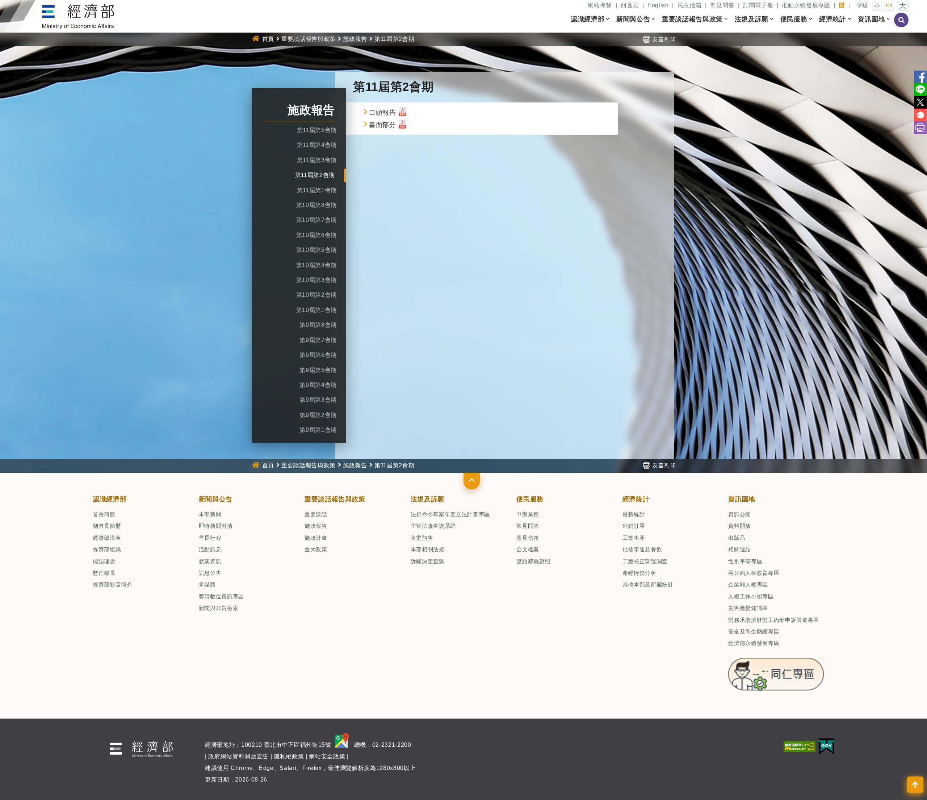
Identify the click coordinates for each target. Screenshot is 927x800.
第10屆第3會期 (316, 280)
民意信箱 (690, 5)
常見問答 (722, 5)
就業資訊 (210, 561)
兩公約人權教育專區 (753, 573)
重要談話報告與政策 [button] (692, 19)
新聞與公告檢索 (219, 608)
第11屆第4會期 (317, 145)
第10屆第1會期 (316, 310)
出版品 (736, 538)
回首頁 (630, 5)
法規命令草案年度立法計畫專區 (450, 514)
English (658, 5)
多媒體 (207, 584)
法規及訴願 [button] (751, 19)
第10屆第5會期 (316, 250)
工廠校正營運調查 (645, 561)
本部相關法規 (428, 549)
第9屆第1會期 (318, 430)
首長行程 (210, 538)
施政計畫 (316, 538)
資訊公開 (739, 514)
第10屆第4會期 (316, 265)
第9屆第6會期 (318, 355)
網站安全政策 (327, 756)
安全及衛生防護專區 (753, 631)
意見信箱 (527, 538)
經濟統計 (636, 499)
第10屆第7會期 (316, 220)
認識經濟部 (109, 499)
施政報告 (355, 39)
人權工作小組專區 (750, 596)
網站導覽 (600, 5)
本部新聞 (210, 514)
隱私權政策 (289, 756)
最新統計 (633, 514)
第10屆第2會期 (316, 295)
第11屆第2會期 (315, 175)
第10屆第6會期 (316, 235)
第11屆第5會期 (317, 130)
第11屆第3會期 (317, 160)
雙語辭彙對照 (533, 561)
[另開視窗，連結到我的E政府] (826, 746)
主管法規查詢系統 (433, 526)
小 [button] (877, 6)
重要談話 (316, 514)
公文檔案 (527, 549)
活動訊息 (210, 549)
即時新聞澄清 (216, 526)
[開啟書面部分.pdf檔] (402, 125)
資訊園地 (741, 499)
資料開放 (739, 526)
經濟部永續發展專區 (753, 643)
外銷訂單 (633, 526)
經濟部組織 (107, 549)
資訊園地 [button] (871, 19)
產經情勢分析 (639, 573)
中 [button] (889, 5)
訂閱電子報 (758, 5)
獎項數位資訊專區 (221, 596)
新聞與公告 (215, 499)
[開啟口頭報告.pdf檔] (402, 112)
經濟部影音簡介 (113, 584)
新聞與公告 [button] (633, 19)
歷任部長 (104, 573)
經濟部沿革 (107, 538)
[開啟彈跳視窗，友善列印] (659, 39)
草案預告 (422, 538)
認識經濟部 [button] (587, 19)
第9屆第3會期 (318, 400)
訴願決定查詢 (428, 561)
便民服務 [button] (794, 19)
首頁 (268, 39)
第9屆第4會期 (318, 385)
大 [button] (902, 5)
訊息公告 (210, 573)
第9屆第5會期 (318, 370)
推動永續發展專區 (806, 5)
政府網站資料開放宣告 (238, 756)
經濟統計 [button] (832, 19)
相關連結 (739, 549)
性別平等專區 (745, 561)
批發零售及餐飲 (642, 549)
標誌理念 (104, 561)
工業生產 (633, 538)
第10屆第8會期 (316, 205)
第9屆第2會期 (318, 415)
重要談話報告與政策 (308, 39)
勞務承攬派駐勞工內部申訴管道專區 (773, 620)
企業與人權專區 (748, 584)
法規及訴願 (427, 499)
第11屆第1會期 (317, 190)
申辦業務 (527, 514)
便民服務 (530, 499)
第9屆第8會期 (318, 325)
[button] (472, 481)
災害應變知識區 (748, 608)
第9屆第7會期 (318, 340)
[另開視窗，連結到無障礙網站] (799, 746)
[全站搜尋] (901, 25)
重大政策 (316, 549)
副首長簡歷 (107, 526)
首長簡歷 (104, 514)
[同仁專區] (775, 672)
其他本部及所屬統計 (648, 584)
